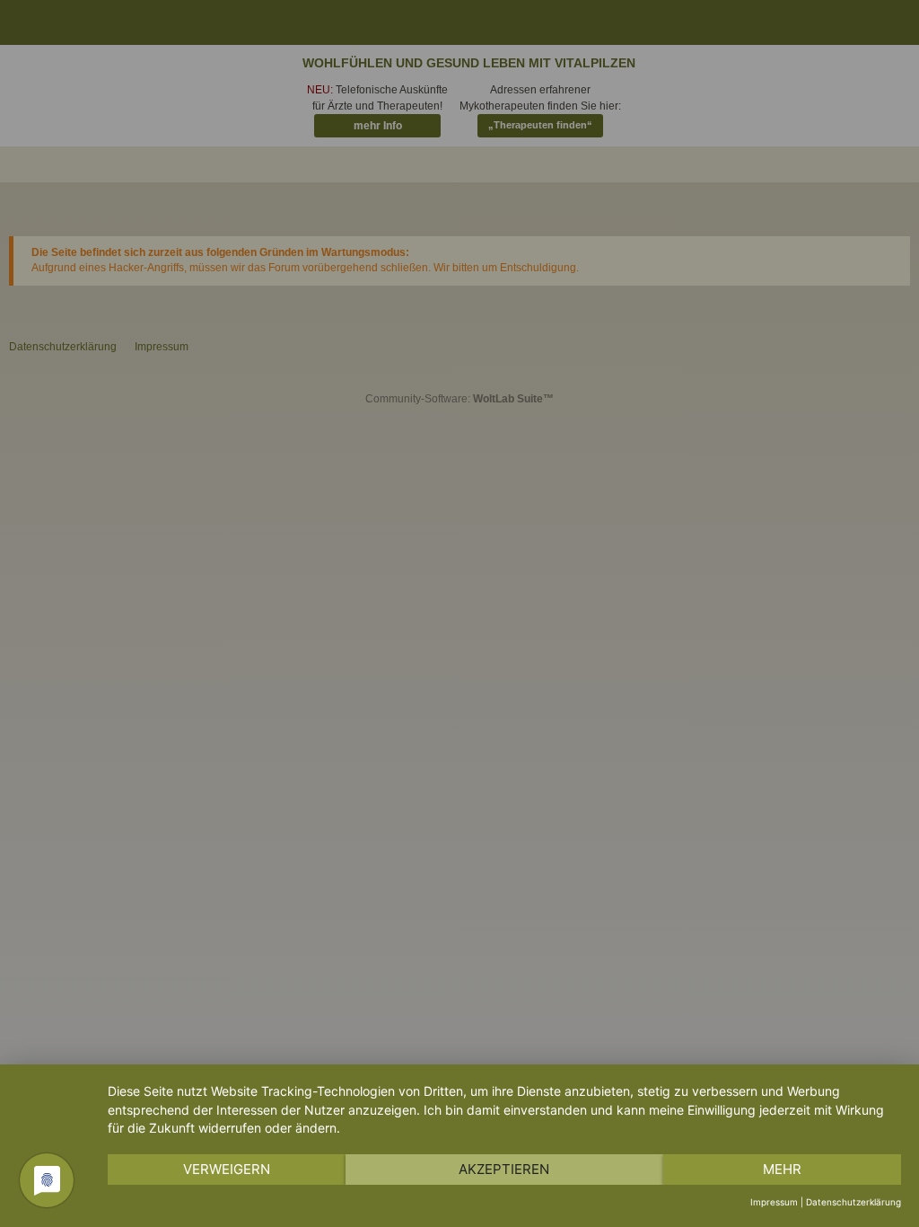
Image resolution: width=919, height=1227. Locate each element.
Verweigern (226, 1169)
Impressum (774, 1201)
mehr (782, 1169)
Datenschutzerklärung (853, 1201)
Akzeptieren (504, 1169)
